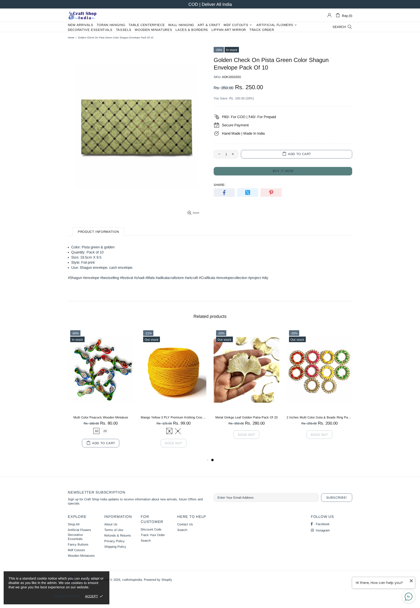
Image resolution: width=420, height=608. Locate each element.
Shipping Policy (115, 546)
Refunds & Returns (117, 535)
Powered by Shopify (158, 580)
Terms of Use (113, 530)
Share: (220, 185)
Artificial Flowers (79, 530)
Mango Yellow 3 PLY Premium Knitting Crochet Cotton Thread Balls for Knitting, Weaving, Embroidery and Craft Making (173, 417)
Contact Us (185, 524)
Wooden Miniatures (81, 555)
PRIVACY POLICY (67, 596)
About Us (110, 524)
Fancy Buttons (78, 544)
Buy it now (283, 171)
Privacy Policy (114, 541)
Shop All (73, 524)
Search (146, 540)
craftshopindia (82, 15)
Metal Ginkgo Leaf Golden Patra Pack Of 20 (246, 417)
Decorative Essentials (75, 537)
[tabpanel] (246, 388)
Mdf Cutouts (76, 550)
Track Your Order (153, 535)
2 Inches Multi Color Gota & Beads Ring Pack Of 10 (319, 417)
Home (71, 37)
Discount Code (151, 529)
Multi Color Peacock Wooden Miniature (100, 417)
